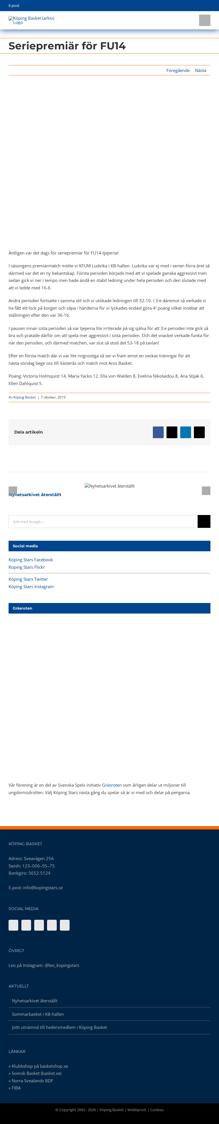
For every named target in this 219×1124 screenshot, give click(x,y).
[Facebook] (13, 925)
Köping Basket (24, 397)
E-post (14, 5)
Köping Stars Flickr (27, 567)
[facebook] (182, 6)
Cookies (157, 1109)
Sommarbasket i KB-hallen (38, 1014)
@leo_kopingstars (62, 965)
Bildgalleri (119, 486)
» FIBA (15, 1088)
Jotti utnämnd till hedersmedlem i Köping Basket (59, 1027)
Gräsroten (112, 785)
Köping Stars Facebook (31, 559)
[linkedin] (208, 6)
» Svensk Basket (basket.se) (35, 1073)
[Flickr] (26, 925)
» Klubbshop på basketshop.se (38, 1066)
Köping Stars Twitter (28, 579)
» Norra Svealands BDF (31, 1080)
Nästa (200, 70)
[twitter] (191, 6)
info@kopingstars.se (43, 887)
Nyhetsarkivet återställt (99, 486)
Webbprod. (137, 1109)
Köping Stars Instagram (31, 586)
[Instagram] (52, 925)
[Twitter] (39, 925)
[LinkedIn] (65, 925)
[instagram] (200, 6)
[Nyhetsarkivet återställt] (110, 486)
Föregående (178, 70)
